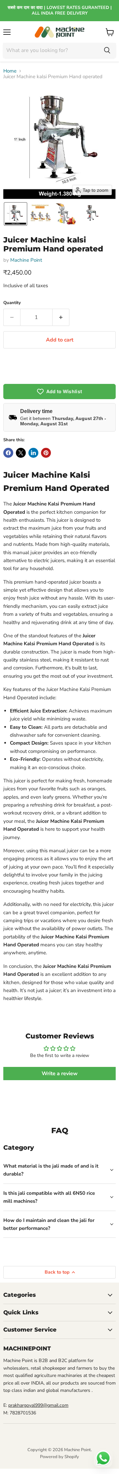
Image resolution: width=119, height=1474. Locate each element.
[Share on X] (21, 453)
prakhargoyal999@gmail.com (38, 1405)
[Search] (107, 50)
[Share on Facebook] (8, 453)
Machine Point (26, 260)
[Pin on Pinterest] (46, 453)
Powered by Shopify (59, 1457)
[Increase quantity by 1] (61, 317)
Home (10, 71)
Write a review (60, 1073)
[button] (15, 214)
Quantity (12, 302)
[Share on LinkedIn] (33, 453)
